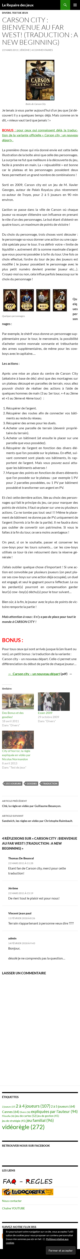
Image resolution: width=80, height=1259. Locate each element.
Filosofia (8, 1116)
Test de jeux (20, 12)
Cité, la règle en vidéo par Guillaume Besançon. (31, 803)
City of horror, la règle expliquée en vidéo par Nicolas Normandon (16, 755)
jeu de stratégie (14, 1120)
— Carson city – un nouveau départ (34, 674)
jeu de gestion (48, 1116)
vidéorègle (23, 1126)
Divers (6, 12)
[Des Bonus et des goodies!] (18, 701)
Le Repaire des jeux (18, 5)
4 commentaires (42, 50)
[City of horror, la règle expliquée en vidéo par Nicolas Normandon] (18, 740)
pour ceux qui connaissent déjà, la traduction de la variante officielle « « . (40, 135)
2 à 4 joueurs (33, 1105)
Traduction (49, 783)
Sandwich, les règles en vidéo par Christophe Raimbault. (37, 818)
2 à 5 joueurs (13, 783)
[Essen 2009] (54, 701)
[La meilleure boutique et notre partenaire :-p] (27, 1191)
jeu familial (40, 1120)
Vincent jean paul (19, 913)
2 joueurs (8, 1106)
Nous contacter (12, 1201)
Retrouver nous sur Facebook (26, 1145)
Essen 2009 (45, 713)
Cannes (10, 1112)
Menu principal (75, 5)
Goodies (32, 783)
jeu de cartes (26, 1116)
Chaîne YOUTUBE (13, 1208)
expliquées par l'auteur (54, 1111)
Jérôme (25, 50)
